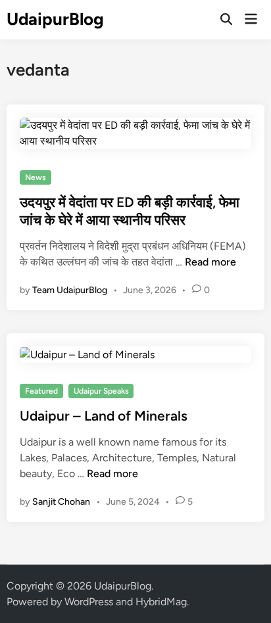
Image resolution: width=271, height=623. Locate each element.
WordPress (88, 601)
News (35, 177)
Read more (210, 262)
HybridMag (161, 601)
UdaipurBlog (55, 19)
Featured (41, 391)
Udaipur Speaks (101, 391)
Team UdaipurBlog (69, 290)
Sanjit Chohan (61, 501)
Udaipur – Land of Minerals (103, 415)
